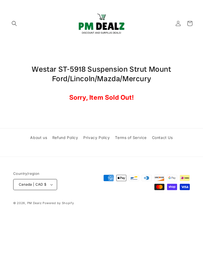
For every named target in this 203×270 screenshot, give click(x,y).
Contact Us (162, 137)
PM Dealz (34, 203)
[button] (14, 23)
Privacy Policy (96, 137)
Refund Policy (65, 137)
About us (38, 137)
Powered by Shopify (58, 203)
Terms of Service (131, 137)
